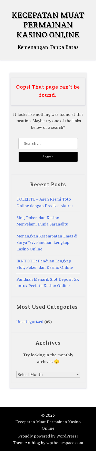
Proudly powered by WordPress (47, 436)
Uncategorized (29, 321)
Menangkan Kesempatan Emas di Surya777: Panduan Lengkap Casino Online (46, 242)
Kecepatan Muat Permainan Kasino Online (48, 25)
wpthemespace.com (64, 442)
